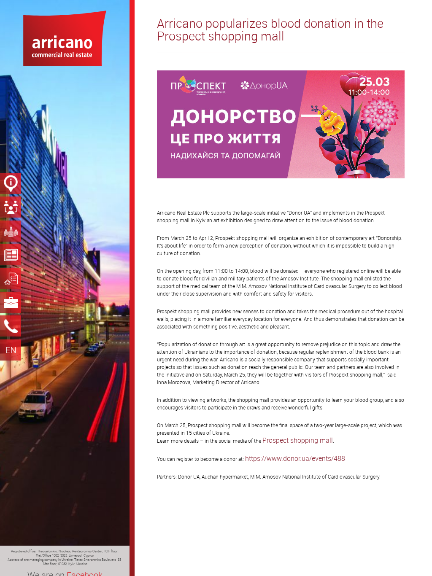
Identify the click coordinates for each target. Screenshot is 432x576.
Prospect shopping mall (297, 440)
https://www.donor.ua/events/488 (295, 458)
